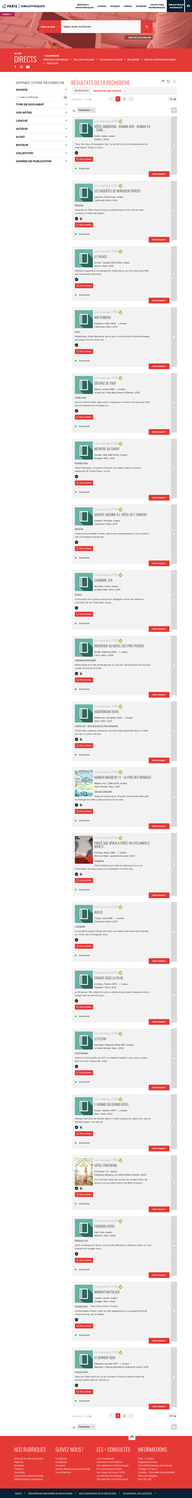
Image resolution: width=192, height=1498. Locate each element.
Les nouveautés (105, 1458)
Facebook (61, 1458)
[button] (188, 6)
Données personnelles (162, 1472)
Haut (132, 1437)
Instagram (61, 1462)
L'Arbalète (80, 926)
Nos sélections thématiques (113, 1465)
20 (171, 99)
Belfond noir (81, 1240)
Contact (149, 1458)
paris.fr (18, 1493)
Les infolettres (63, 1472)
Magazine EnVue (147, 1462)
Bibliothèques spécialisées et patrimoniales (50, 1493)
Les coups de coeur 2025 (111, 1472)
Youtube (60, 1465)
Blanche (79, 205)
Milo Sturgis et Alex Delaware (102, 726)
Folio (77, 331)
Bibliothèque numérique (28, 1479)
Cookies (142, 1472)
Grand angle (81, 1371)
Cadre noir (80, 726)
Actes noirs (80, 397)
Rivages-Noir (81, 463)
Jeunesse (19, 1472)
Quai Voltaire (81, 1053)
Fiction (78, 594)
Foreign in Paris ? (147, 1469)
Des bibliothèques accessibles (155, 1465)
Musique (19, 1465)
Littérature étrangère (85, 660)
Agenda (18, 1462)
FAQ (140, 1458)
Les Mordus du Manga (109, 1475)
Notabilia (99, 860)
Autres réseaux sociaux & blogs (72, 1469)
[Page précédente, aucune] (111, 99)
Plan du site (144, 1479)
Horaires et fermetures (109, 1462)
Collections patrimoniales (29, 1475)
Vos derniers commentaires (112, 1479)
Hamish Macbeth (103, 791)
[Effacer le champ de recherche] (139, 26)
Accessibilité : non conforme (137, 1493)
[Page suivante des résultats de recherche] (131, 99)
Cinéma (18, 1469)
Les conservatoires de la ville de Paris (97, 1493)
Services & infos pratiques (28, 1458)
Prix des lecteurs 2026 (109, 1469)
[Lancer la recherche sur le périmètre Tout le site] (147, 26)
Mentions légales (147, 1475)
